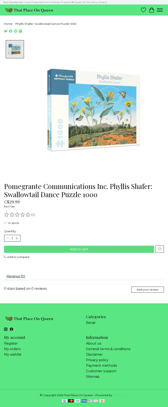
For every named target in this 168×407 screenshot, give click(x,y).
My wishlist (13, 354)
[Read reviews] (17, 214)
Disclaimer (94, 354)
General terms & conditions (108, 349)
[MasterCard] (71, 401)
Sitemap (93, 377)
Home (8, 23)
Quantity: (10, 231)
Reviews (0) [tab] (16, 276)
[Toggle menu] (160, 10)
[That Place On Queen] (29, 10)
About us (93, 343)
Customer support (101, 371)
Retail (90, 323)
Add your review (147, 289)
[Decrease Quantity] (8, 238)
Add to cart (79, 249)
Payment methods (101, 365)
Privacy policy (97, 360)
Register (11, 343)
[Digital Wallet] (93, 401)
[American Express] (84, 401)
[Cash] (101, 401)
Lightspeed (120, 395)
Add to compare (18, 257)
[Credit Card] (64, 401)
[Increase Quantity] (16, 238)
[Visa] (77, 401)
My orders (12, 349)
